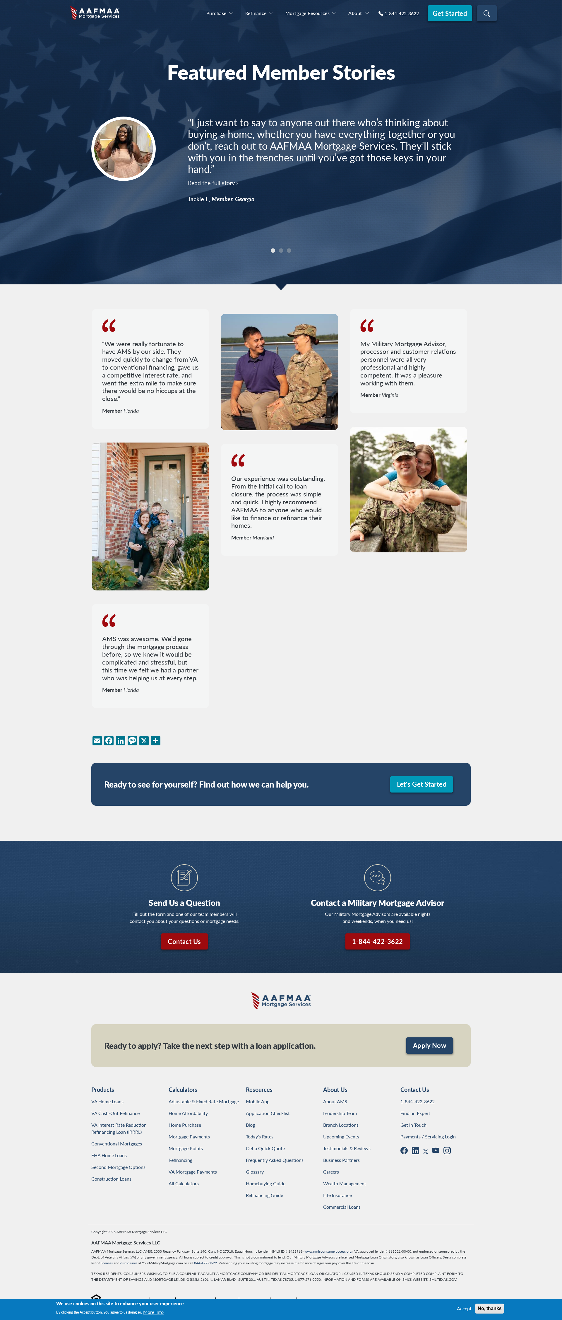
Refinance (256, 13)
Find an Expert (415, 1113)
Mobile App (258, 1101)
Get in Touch (413, 1124)
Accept (464, 1308)
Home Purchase (185, 1124)
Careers (331, 1171)
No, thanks (490, 1308)
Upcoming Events (341, 1136)
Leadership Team (340, 1113)
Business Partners (341, 1160)
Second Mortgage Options (118, 1167)
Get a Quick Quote (265, 1148)
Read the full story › (213, 160)
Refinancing (180, 1160)
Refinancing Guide (264, 1195)
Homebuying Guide (265, 1183)
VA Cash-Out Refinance (115, 1113)
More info (153, 1311)
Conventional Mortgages (116, 1143)
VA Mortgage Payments (193, 1171)
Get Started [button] (450, 13)
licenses (107, 1263)
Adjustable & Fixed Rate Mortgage (204, 1101)
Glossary (255, 1171)
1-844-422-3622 (402, 13)
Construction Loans (111, 1178)
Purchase (216, 13)
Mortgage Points (186, 1148)
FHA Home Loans (109, 1155)
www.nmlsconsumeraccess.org (328, 1251)
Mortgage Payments (189, 1136)
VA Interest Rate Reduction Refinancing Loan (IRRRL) (120, 1128)
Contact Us (184, 941)
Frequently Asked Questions (275, 1160)
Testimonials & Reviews (347, 1148)
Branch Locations (341, 1124)
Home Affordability (188, 1113)
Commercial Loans (342, 1206)
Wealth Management (344, 1183)
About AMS (335, 1101)
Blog (250, 1124)
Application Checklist (268, 1113)
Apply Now (429, 1045)
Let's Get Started (421, 784)
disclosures (128, 1263)
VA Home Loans (107, 1101)
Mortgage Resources (307, 13)
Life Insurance (337, 1195)
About (355, 13)
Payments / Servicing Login (428, 1136)
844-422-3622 (205, 1263)
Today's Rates (259, 1136)
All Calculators (184, 1183)
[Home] (94, 13)
